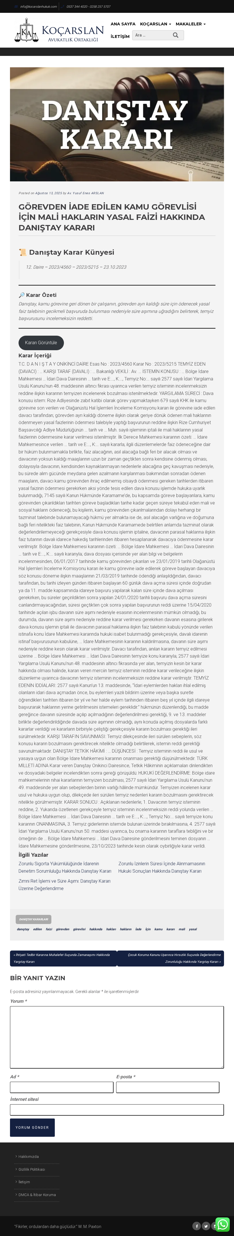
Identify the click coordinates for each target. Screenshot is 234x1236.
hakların (125, 929)
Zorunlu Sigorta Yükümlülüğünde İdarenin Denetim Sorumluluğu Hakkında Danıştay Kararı (65, 867)
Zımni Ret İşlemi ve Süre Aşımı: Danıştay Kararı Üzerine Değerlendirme (64, 884)
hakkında (95, 929)
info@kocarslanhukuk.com (38, 7)
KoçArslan (154, 24)
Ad (14, 1076)
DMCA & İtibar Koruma (37, 1195)
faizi (49, 929)
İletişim (120, 36)
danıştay (23, 929)
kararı (170, 929)
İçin (147, 929)
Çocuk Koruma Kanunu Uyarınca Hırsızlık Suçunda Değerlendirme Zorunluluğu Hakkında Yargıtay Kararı (174, 958)
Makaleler (189, 24)
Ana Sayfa (123, 24)
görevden (62, 929)
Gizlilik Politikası (32, 1169)
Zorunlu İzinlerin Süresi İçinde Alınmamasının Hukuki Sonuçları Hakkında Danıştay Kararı (161, 867)
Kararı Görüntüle (41, 342)
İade (138, 929)
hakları (111, 929)
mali (182, 929)
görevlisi (79, 929)
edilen (37, 929)
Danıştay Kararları (33, 919)
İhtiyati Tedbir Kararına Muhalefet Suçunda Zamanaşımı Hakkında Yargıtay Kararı (61, 958)
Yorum (18, 1001)
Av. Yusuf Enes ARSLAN (85, 193)
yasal (193, 929)
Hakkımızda (29, 1156)
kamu (158, 929)
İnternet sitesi (24, 1099)
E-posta (125, 1076)
